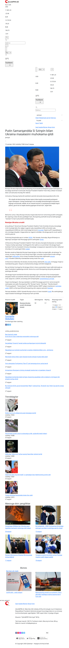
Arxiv (53, 127)
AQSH (30, 237)
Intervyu (53, 118)
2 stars (54, 309)
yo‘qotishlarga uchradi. (47, 279)
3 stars (59, 307)
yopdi (49, 291)
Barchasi (11, 334)
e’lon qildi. (48, 262)
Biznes (45, 127)
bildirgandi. (16, 256)
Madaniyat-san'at (44, 118)
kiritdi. (42, 239)
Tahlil (41, 123)
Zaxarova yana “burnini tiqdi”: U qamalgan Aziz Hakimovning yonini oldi (28, 475)
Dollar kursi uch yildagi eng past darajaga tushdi (20, 413)
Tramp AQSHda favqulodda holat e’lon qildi (19, 495)
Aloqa (49, 127)
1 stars (60, 309)
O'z (7, 53)
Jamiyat (39, 115)
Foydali (39, 120)
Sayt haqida (39, 127)
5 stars (56, 305)
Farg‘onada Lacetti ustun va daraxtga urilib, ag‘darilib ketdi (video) (26, 433)
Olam (37, 118)
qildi (42, 258)
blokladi (50, 288)
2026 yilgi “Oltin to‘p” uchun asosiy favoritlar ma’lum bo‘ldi (23, 454)
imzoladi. (41, 230)
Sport (37, 123)
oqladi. (27, 249)
